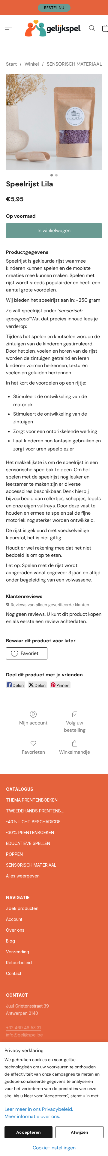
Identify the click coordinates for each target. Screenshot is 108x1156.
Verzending (17, 951)
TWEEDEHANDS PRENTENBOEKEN (36, 810)
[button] (54, 8)
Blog (10, 940)
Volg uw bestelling (75, 726)
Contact (13, 973)
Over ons (15, 930)
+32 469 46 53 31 (23, 1027)
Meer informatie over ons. (32, 1116)
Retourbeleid (19, 962)
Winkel (32, 64)
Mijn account (33, 723)
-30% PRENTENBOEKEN (30, 832)
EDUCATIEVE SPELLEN (28, 843)
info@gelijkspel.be (24, 1034)
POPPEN (14, 854)
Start (11, 64)
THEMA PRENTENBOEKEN (32, 799)
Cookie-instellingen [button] (54, 1148)
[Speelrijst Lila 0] (54, 122)
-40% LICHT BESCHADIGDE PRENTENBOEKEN (36, 821)
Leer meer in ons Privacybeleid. (38, 1109)
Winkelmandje (74, 752)
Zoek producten (22, 908)
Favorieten (33, 752)
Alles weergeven (23, 875)
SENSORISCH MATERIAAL (74, 64)
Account (14, 919)
